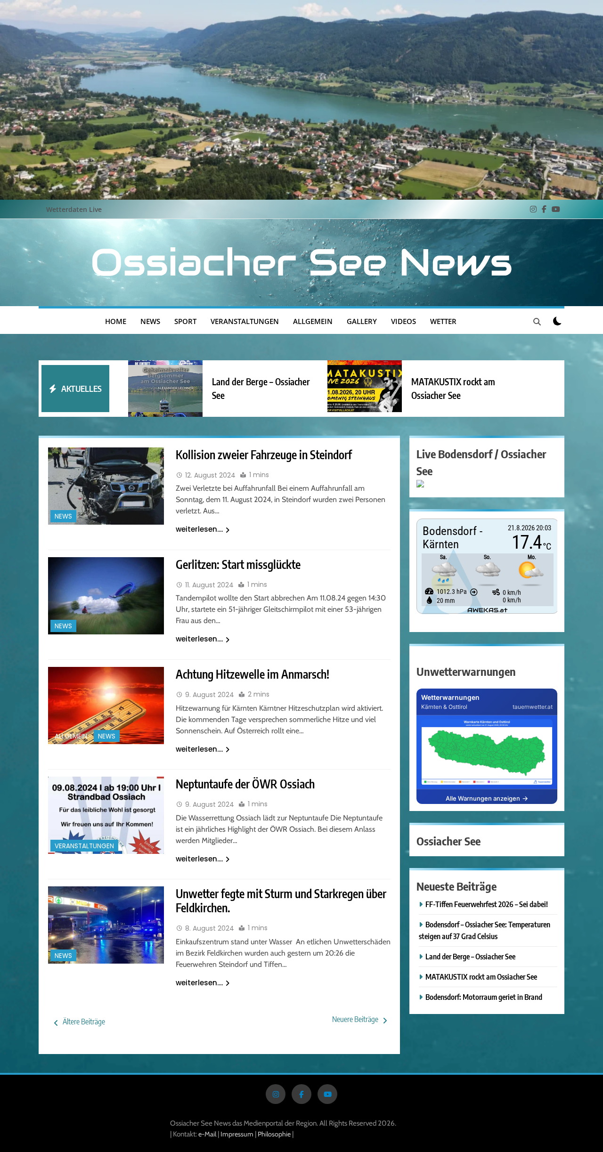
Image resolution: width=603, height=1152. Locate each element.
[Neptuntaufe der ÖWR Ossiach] (106, 815)
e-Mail (207, 1134)
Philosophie (274, 1134)
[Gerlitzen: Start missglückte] (106, 595)
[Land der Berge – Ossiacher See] (165, 388)
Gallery (362, 321)
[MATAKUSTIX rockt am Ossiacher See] (364, 388)
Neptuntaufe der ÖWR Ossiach (245, 784)
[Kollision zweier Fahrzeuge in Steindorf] (106, 486)
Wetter (443, 321)
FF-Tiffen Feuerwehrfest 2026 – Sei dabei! (486, 904)
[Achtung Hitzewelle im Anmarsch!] (106, 705)
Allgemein (313, 321)
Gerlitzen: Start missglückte (238, 564)
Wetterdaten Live (74, 209)
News (150, 321)
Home (115, 321)
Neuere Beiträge (355, 1019)
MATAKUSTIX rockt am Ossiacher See (481, 977)
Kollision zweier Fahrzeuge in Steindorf (264, 454)
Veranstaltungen (245, 321)
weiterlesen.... (199, 529)
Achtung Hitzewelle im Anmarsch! (252, 674)
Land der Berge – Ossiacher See (470, 956)
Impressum (237, 1134)
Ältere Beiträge (84, 1021)
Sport (185, 321)
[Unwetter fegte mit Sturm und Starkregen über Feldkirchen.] (106, 925)
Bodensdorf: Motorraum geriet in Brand (483, 997)
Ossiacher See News (301, 262)
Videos (403, 321)
